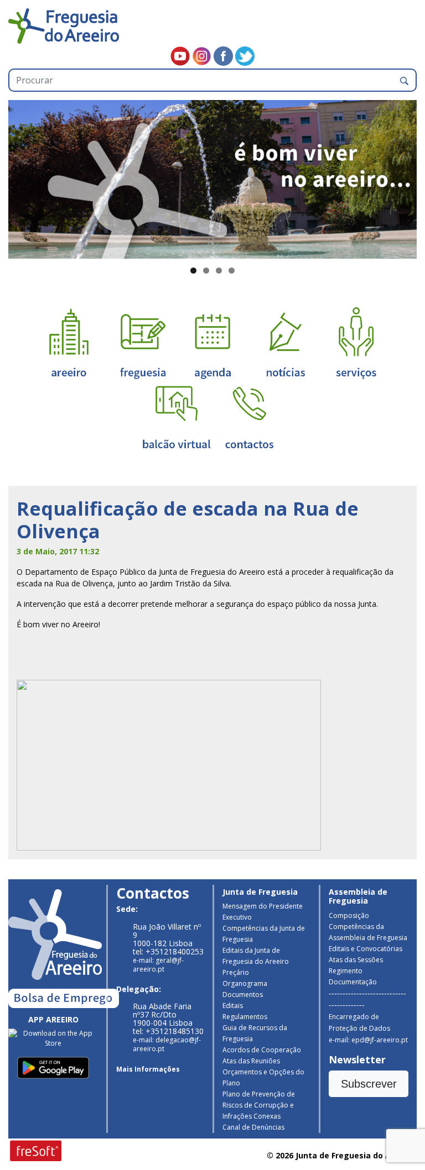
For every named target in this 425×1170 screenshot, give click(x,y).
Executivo (237, 917)
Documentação (353, 982)
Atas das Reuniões (251, 1061)
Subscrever (369, 1084)
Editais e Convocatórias (365, 948)
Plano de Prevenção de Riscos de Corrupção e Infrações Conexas (258, 1105)
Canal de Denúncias (253, 1127)
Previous (22, 177)
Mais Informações (148, 1069)
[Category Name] (212, 342)
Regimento (345, 970)
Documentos (242, 994)
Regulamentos (244, 1016)
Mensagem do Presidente (262, 906)
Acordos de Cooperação (261, 1049)
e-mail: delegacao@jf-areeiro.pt (167, 1044)
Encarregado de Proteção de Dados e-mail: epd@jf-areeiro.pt (368, 1028)
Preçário (235, 972)
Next (403, 177)
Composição (349, 915)
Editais (232, 1005)
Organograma (244, 983)
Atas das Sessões (356, 959)
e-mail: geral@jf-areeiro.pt (158, 965)
